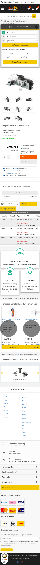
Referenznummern (29, 204)
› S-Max (23, 407)
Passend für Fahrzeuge (10, 204)
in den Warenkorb (28, 157)
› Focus (5, 400)
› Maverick (24, 414)
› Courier (5, 413)
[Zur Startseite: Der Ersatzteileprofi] (13, 8)
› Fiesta (5, 396)
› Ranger (24, 429)
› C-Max (5, 410)
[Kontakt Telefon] (4, 444)
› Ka (22, 401)
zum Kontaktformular (15, 454)
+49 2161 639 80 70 (27, 2)
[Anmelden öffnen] (32, 8)
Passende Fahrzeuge (19, 212)
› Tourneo (24, 432)
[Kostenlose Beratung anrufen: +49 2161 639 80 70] (1, 2)
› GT (22, 425)
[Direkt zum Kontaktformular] (4, 452)
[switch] (4, 562)
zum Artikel (12, 347)
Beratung (15, 168)
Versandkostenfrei (11, 173)
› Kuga (23, 411)
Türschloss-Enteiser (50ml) (32, 319)
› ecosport (6, 417)
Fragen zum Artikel (8, 209)
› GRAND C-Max (26, 422)
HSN (11, 54)
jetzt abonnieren (6, 550)
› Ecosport (24, 397)
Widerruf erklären (8, 487)
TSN (28, 54)
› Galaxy (23, 419)
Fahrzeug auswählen (21, 45)
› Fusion (5, 403)
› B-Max (5, 407)
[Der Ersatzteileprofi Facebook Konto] (18, 562)
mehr (34, 543)
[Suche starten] (34, 16)
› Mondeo (24, 404)
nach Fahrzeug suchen (20, 62)
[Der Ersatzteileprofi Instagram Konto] (21, 562)
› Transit (23, 435)
